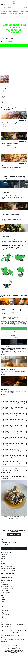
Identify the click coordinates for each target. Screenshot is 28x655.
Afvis (14, 331)
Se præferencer (14, 335)
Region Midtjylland (9, 128)
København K (4, 150)
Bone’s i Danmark (5, 389)
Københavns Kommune (18, 148)
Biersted (3, 198)
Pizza (20, 167)
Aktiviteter (3, 563)
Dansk (3, 93)
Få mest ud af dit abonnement (8, 586)
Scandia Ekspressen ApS (5, 90)
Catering (3, 558)
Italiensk (16, 167)
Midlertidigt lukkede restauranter (8, 568)
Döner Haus (12, 310)
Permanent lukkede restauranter (8, 570)
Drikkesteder (9, 147)
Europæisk (7, 145)
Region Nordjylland (8, 197)
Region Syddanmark (9, 170)
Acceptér (14, 328)
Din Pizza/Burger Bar (24, 311)
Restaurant (2, 4)
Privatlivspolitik (16, 337)
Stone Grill (5, 165)
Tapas (10, 145)
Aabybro (22, 197)
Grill (14, 167)
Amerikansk (4, 167)
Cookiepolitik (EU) (14, 632)
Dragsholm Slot (6, 236)
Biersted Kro (5, 192)
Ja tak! (13, 548)
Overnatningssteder (10, 239)
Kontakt (4, 630)
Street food (13, 313)
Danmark (3, 96)
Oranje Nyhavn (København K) (11, 143)
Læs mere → (3, 354)
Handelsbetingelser (12, 630)
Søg (15, 45)
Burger (8, 167)
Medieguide (4, 582)
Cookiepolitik (11, 337)
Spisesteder (4, 169)
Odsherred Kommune (15, 241)
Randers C (3, 102)
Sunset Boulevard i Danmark (8, 369)
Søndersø (22, 170)
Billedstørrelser (4, 584)
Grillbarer (8, 169)
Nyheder (3, 575)
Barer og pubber (15, 147)
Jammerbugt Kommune (16, 197)
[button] (26, 318)
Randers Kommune (16, 128)
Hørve (21, 241)
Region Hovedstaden (9, 148)
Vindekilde (24, 241)
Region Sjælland (8, 241)
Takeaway (12, 169)
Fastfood (11, 167)
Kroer (16, 195)
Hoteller (15, 239)
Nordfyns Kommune (17, 170)
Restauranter (4, 94)
